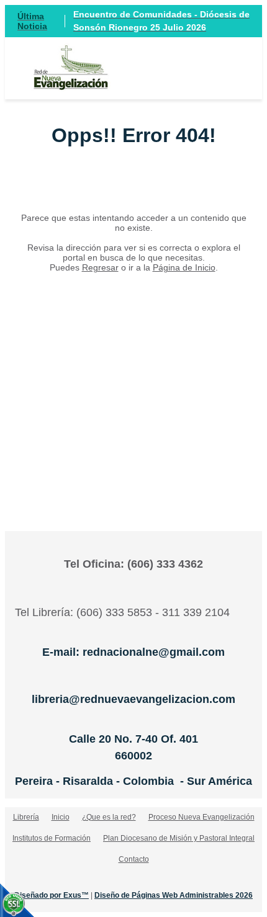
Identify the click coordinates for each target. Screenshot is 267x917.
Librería (26, 817)
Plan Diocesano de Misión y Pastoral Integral (179, 838)
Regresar (100, 267)
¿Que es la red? (109, 817)
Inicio (61, 817)
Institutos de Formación (51, 838)
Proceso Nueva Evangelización (201, 817)
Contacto (134, 859)
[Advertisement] (133, 382)
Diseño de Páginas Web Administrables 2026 (173, 895)
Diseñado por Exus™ (51, 895)
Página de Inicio (184, 267)
